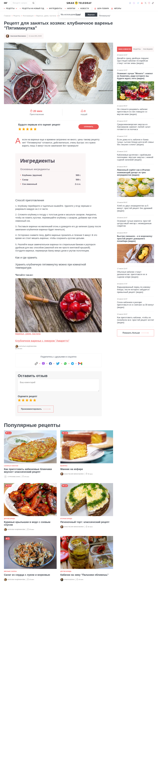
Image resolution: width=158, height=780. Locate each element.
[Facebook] (130, 3)
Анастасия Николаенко (18, 36)
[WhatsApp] (65, 363)
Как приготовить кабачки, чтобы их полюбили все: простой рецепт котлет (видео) (135, 320)
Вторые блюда (66, 518)
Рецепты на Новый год (33, 8)
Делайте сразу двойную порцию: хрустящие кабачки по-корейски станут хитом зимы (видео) (133, 60)
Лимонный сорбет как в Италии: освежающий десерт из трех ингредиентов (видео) (133, 172)
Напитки (71, 8)
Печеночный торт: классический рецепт (84, 522)
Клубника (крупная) (32, 175)
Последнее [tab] (148, 49)
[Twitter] (145, 3)
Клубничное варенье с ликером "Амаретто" (42, 340)
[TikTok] (153, 3)
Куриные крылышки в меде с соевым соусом (27, 523)
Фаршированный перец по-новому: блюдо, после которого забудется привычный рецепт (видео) (134, 289)
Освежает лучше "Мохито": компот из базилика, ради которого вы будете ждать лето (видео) (135, 76)
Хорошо (91, 15)
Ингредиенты (55, 8)
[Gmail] (80, 363)
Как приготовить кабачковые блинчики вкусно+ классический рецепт (28, 470)
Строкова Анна (14, 476)
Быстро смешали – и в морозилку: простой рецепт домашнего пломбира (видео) (135, 238)
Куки (78, 14)
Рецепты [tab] (137, 49)
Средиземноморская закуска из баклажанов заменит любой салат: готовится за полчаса (134, 127)
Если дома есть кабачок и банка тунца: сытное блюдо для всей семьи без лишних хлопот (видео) (135, 142)
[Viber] (134, 3)
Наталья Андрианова (28, 346)
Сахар (25, 180)
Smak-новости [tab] (124, 49)
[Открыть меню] (6, 3)
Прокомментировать (31, 409)
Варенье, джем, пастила (46, 16)
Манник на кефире (71, 469)
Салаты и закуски (11, 466)
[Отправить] (33, 3)
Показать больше (131, 333)
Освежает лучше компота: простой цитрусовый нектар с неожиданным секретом (134, 223)
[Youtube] (142, 3)
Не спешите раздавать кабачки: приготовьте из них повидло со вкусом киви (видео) (132, 111)
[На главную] (79, 3)
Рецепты (10, 8)
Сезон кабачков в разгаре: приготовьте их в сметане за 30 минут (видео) (135, 305)
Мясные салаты (10, 571)
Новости (84, 8)
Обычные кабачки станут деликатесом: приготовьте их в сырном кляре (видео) (132, 274)
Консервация (28, 16)
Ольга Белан (69, 579)
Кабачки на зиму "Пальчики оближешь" (84, 574)
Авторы (117, 8)
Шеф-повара (103, 8)
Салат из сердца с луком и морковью (27, 574)
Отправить (88, 127)
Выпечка (63, 466)
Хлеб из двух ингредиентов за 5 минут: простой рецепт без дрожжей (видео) (134, 208)
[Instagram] (149, 3)
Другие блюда (9, 518)
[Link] (36, 363)
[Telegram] (138, 3)
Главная (7, 16)
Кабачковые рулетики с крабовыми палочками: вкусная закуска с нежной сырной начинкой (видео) (135, 157)
